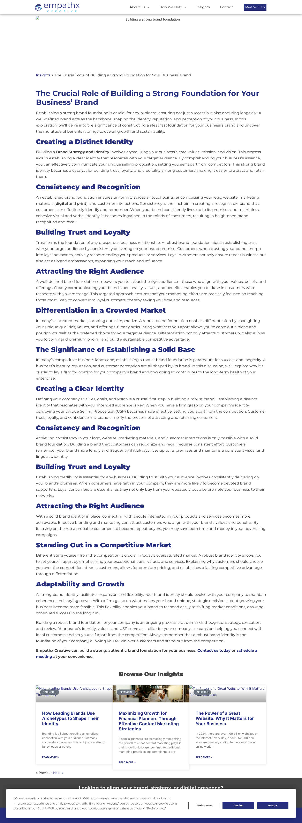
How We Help (170, 7)
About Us (137, 7)
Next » (58, 773)
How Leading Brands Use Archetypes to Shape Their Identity (70, 718)
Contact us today (214, 650)
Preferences (204, 805)
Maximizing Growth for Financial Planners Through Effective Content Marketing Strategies (149, 721)
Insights (203, 7)
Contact (226, 7)
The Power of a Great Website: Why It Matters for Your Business (225, 718)
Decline (238, 805)
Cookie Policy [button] (47, 808)
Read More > (50, 757)
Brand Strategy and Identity (82, 152)
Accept (272, 805)
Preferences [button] (155, 808)
